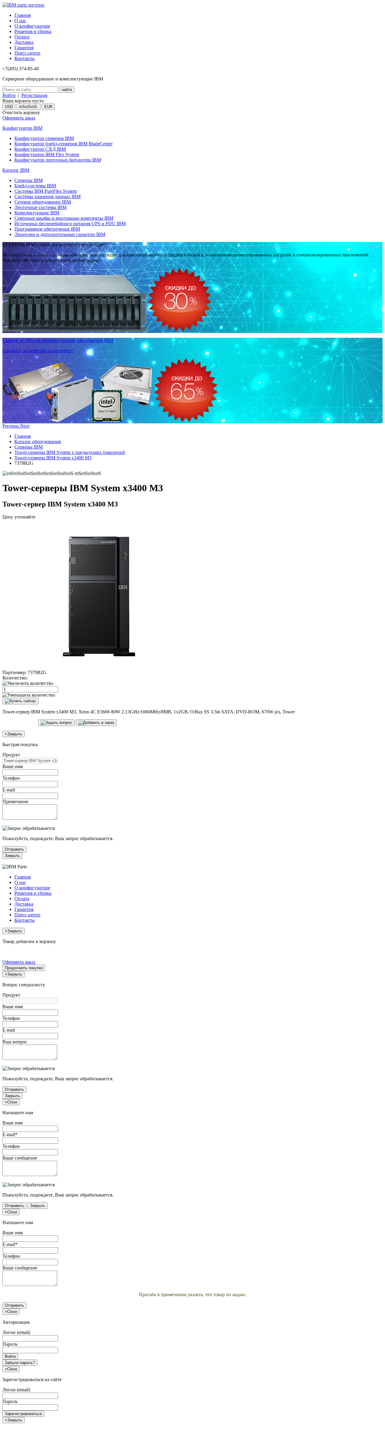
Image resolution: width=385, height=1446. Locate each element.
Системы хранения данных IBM (47, 196)
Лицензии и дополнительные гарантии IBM (59, 234)
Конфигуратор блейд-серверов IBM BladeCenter (63, 143)
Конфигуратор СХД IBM (40, 149)
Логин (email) (16, 1332)
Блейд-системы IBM (35, 185)
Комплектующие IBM (36, 212)
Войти (9, 95)
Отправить (14, 849)
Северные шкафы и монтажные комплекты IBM (63, 218)
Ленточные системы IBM (40, 207)
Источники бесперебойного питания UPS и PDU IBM (70, 223)
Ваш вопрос (14, 1041)
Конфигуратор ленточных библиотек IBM (57, 159)
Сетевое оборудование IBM (42, 201)
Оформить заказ (18, 117)
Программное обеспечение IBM (47, 228)
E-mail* (9, 1134)
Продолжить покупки (24, 968)
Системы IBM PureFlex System (45, 191)
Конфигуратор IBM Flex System (46, 154)
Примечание (15, 801)
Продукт (11, 754)
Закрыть (12, 855)
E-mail (8, 789)
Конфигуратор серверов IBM (44, 138)
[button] (11, 425)
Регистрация (34, 95)
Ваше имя (12, 766)
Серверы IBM (28, 180)
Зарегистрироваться (23, 1413)
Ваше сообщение (19, 1157)
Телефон (11, 778)
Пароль (9, 1344)
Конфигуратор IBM (22, 128)
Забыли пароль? (20, 1362)
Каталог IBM (15, 170)
